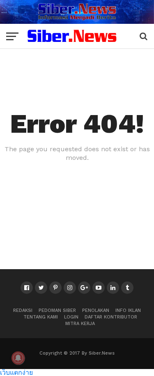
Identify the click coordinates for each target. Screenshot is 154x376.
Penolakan (95, 310)
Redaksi (22, 310)
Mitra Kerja (80, 323)
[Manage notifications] (18, 357)
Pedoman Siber (57, 310)
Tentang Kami (40, 317)
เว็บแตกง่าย (16, 372)
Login (71, 317)
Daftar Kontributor (111, 317)
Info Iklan (128, 310)
